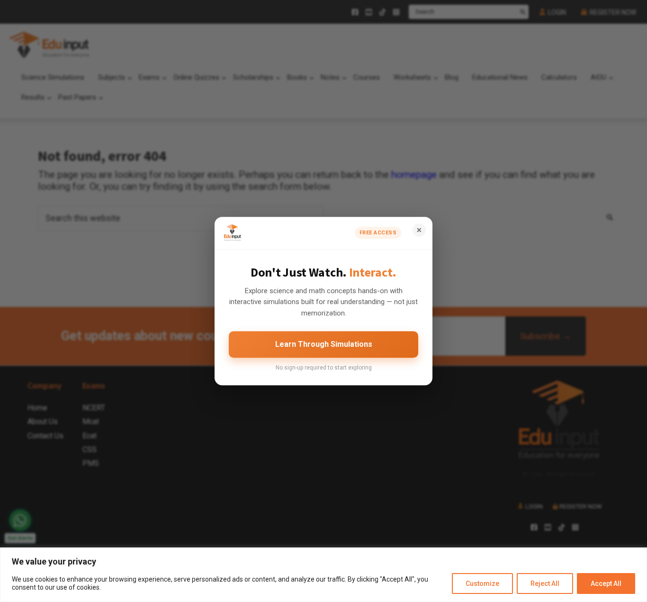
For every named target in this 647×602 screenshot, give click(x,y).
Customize (482, 583)
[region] (323, 574)
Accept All (606, 583)
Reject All (544, 583)
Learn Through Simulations (323, 344)
